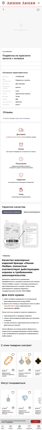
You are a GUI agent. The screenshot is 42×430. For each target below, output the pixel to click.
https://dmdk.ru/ (10, 306)
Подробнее (9, 422)
